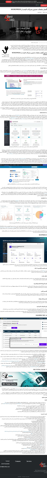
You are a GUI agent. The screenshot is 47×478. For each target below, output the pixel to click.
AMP (37, 366)
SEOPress (44, 270)
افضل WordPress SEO (29, 58)
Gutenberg (11, 361)
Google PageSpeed (6, 403)
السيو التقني (17, 388)
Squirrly (35, 358)
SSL (5, 402)
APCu (19, 431)
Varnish (31, 449)
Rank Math (17, 115)
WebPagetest (19, 403)
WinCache (6, 431)
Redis (29, 431)
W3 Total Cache (39, 388)
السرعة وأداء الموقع (14, 117)
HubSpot (17, 200)
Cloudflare (29, 448)
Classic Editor (16, 361)
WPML (3, 365)
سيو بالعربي (10, 153)
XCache (10, 431)
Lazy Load (28, 438)
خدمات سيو (13, 118)
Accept (8, 1)
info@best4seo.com (5, 466)
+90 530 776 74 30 (5, 463)
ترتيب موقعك (42, 159)
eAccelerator (15, 431)
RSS (31, 433)
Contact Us (44, 5)
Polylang (6, 365)
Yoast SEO (25, 70)
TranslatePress (33, 366)
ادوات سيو (23, 118)
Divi (44, 362)
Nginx (35, 449)
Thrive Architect (40, 362)
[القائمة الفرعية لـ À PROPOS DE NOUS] (23, 466)
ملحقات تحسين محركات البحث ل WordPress (8, 227)
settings (13, 2)
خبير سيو (45, 193)
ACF (10, 365)
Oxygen (2, 361)
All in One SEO (23, 158)
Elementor (7, 361)
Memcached (25, 431)
